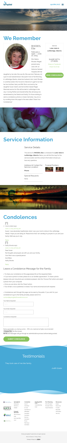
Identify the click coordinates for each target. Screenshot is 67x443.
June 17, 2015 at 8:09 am (13, 228)
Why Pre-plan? (48, 404)
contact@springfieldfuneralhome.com (15, 297)
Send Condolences (54, 75)
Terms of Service (30, 436)
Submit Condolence (16, 339)
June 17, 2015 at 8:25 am (13, 248)
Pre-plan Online (49, 405)
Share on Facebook (54, 64)
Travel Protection (49, 407)
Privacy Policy (38, 436)
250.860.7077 (55, 4)
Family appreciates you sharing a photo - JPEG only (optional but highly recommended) (28, 329)
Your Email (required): (9, 308)
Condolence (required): (10, 316)
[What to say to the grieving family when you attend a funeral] (60, 169)
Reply (7, 240)
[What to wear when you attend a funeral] (49, 169)
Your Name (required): (9, 300)
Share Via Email (54, 67)
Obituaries (16, 404)
